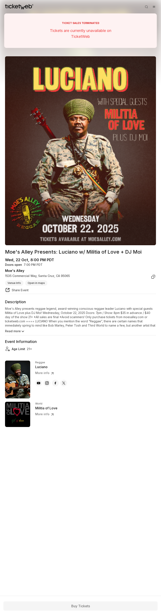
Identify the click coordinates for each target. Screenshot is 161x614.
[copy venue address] (153, 276)
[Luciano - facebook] (55, 383)
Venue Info (14, 283)
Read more (13, 331)
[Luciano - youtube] (38, 383)
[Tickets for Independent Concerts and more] (19, 6)
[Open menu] (154, 7)
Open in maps (36, 283)
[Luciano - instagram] (47, 383)
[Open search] (146, 7)
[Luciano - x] (63, 383)
